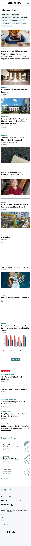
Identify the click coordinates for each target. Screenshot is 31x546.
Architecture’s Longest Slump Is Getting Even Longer (13, 402)
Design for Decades (7, 26)
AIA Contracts (5, 14)
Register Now (6, 450)
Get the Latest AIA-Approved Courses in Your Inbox (14, 52)
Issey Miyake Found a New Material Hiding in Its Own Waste (14, 415)
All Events (4, 478)
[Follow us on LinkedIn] (2, 490)
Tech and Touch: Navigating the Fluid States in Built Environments (15, 139)
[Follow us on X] (5, 490)
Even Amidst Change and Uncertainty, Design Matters (12, 173)
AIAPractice (16, 23)
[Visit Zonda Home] (8, 532)
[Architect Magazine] (15, 3)
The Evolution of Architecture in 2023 (15, 267)
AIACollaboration (6, 17)
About (2, 515)
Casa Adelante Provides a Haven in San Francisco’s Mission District (14, 205)
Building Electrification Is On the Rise (15, 297)
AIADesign (16, 17)
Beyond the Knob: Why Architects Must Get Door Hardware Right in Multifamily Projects (14, 121)
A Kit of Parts (6, 237)
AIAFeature (24, 17)
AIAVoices (23, 23)
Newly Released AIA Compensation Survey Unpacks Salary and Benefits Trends (15, 328)
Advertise (3, 518)
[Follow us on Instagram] (11, 490)
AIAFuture (4, 20)
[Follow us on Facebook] (8, 490)
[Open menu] (28, 2)
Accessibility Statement (7, 527)
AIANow (22, 20)
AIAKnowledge (14, 20)
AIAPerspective (6, 23)
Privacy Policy (4, 524)
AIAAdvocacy (15, 14)
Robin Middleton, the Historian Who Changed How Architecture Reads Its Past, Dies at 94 (15, 428)
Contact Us (4, 521)
